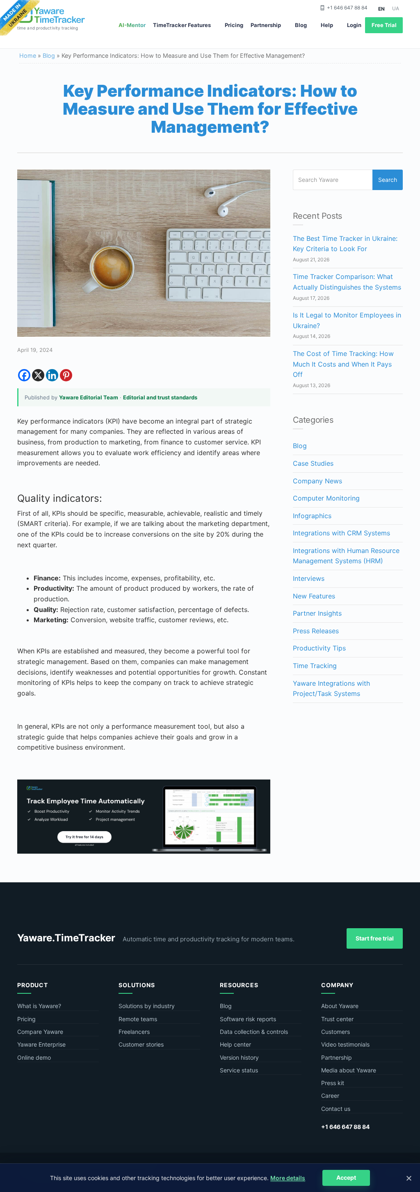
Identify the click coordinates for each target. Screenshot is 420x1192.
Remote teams (138, 1018)
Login (354, 25)
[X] (38, 375)
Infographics (312, 516)
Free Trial (384, 25)
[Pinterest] (66, 375)
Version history (239, 1057)
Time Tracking (315, 666)
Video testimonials (345, 1044)
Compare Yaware (40, 1031)
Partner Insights (317, 613)
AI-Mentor (132, 25)
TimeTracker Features (182, 25)
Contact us (335, 1108)
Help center (235, 1044)
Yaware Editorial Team (88, 397)
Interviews (308, 578)
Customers (335, 1031)
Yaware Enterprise (41, 1044)
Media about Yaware (348, 1070)
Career (330, 1095)
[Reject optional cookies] (408, 1178)
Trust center (337, 1018)
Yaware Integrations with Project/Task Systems (331, 688)
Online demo (34, 1057)
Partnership (266, 25)
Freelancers (134, 1031)
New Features (314, 596)
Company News (317, 481)
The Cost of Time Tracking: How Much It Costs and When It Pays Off (343, 363)
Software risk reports (248, 1018)
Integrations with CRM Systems (341, 533)
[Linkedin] (52, 375)
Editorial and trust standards (160, 397)
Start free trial (375, 938)
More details (287, 1177)
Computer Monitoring (326, 498)
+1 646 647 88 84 (347, 8)
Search (387, 179)
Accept (346, 1177)
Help (327, 25)
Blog (301, 25)
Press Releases (316, 631)
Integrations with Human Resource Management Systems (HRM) (346, 555)
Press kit (332, 1082)
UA (395, 8)
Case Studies (313, 463)
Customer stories (141, 1044)
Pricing (234, 25)
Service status (239, 1070)
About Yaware (339, 1005)
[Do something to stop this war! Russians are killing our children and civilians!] (20, 18)
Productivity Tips (319, 648)
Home (27, 55)
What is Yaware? (39, 1005)
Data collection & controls (254, 1031)
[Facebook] (24, 375)
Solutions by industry (147, 1005)
